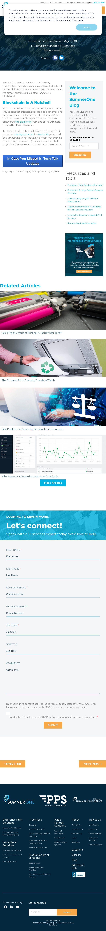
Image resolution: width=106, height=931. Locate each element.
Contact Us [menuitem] (93, 829)
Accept (87, 27)
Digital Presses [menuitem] (34, 863)
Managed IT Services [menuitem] (36, 829)
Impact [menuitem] (74, 838)
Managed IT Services (61, 45)
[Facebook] (5, 907)
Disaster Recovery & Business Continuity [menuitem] (40, 834)
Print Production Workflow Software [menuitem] (39, 875)
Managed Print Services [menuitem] (12, 828)
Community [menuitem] (76, 833)
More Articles (53, 482)
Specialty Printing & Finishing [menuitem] (36, 868)
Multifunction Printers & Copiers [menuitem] (12, 856)
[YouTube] (17, 907)
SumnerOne (50, 41)
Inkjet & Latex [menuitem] (59, 838)
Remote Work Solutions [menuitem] (38, 847)
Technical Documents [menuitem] (59, 832)
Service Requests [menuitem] (95, 833)
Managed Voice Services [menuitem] (12, 850)
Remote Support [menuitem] (95, 845)
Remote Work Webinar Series (81, 223)
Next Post (91, 764)
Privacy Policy (48, 923)
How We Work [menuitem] (77, 829)
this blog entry (23, 121)
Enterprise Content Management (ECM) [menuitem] (11, 833)
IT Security (38, 45)
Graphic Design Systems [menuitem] (60, 843)
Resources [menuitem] (76, 842)
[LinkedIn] (11, 907)
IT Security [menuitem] (33, 825)
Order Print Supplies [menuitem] (93, 839)
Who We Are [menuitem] (76, 825)
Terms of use (36, 923)
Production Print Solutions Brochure (84, 185)
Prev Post (13, 764)
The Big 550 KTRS (24, 134)
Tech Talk (43, 134)
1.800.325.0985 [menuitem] (94, 825)
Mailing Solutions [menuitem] (9, 862)
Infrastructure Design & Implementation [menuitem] (38, 841)
